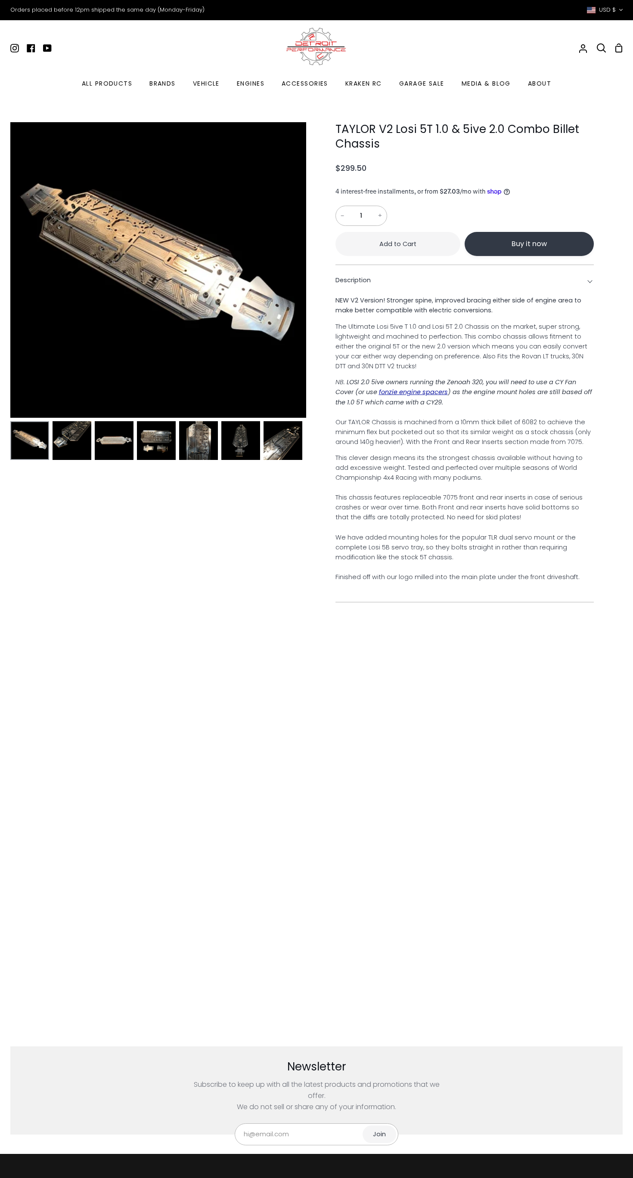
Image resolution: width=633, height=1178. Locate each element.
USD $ (607, 10)
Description (353, 280)
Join (379, 1134)
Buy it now (529, 244)
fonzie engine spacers (413, 392)
